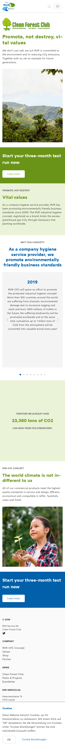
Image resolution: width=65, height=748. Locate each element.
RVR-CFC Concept (13, 647)
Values (6, 651)
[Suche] (49, 6)
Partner (6, 659)
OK (9, 739)
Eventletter (8, 681)
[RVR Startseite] (8, 6)
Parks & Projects (12, 677)
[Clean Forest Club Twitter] (4, 633)
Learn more (13, 173)
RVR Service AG (10, 626)
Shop (5, 655)
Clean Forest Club (11, 629)
